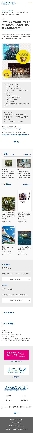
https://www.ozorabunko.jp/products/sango (15, 135)
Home (3, 10)
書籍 (24, 396)
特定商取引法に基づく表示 (16, 419)
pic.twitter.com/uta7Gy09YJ (22, 338)
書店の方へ (9, 400)
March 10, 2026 (25, 340)
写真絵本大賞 (24, 400)
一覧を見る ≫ (27, 154)
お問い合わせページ (16, 279)
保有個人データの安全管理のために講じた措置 (16, 429)
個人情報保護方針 (16, 423)
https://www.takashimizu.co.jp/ (11, 129)
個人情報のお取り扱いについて (16, 426)
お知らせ (10, 10)
